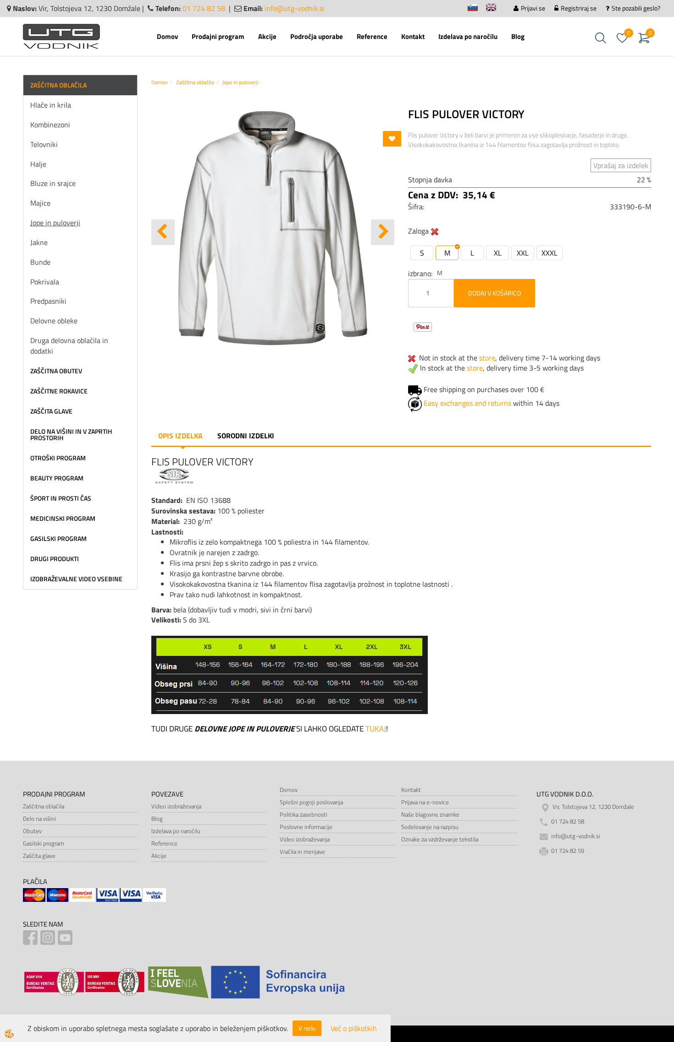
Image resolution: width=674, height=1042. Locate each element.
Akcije (267, 36)
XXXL (549, 252)
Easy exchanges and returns (467, 403)
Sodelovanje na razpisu (430, 826)
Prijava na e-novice (425, 802)
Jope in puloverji (55, 222)
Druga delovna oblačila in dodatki (69, 345)
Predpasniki (48, 300)
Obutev (32, 830)
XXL (523, 252)
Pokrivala (44, 281)
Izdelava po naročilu (467, 36)
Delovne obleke (53, 320)
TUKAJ (375, 729)
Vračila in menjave (302, 851)
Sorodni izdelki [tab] (245, 435)
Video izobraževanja (176, 806)
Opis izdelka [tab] (180, 435)
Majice (40, 202)
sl (477, 9)
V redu (306, 1028)
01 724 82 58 (203, 8)
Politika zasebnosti (303, 814)
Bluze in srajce (53, 183)
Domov (167, 36)
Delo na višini (39, 818)
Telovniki (44, 144)
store (487, 357)
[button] (382, 232)
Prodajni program (218, 36)
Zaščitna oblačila (195, 82)
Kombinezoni (50, 124)
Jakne (39, 242)
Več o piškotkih (354, 1028)
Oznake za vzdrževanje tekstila (439, 839)
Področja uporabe (316, 36)
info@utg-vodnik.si (295, 8)
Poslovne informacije (306, 826)
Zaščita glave (39, 855)
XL (498, 252)
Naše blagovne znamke (430, 814)
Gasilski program (43, 843)
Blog (518, 36)
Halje (38, 163)
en (495, 9)
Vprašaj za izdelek (620, 165)
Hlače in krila (50, 104)
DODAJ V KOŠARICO (494, 293)
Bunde (40, 261)
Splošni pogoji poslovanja (311, 802)
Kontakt (413, 36)
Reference (372, 36)
